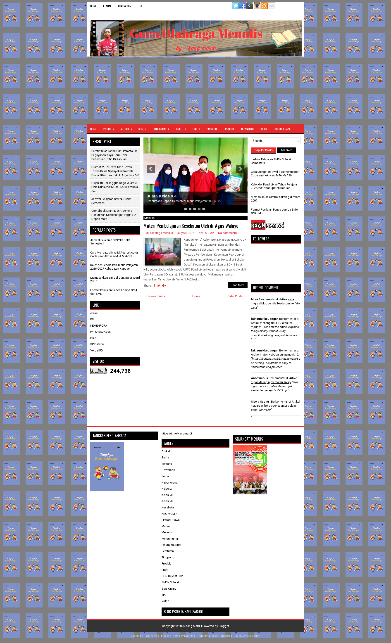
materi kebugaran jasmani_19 (279, 354)
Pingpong (212, 129)
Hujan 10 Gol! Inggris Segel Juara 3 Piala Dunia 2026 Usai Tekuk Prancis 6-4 (114, 187)
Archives (287, 150)
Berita (165, 457)
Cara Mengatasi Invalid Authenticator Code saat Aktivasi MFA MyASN (114, 254)
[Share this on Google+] (164, 285)
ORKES (181, 128)
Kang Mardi (193, 626)
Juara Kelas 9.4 (161, 196)
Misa (254, 299)
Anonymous (259, 378)
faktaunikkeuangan (265, 318)
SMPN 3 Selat (170, 582)
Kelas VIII (167, 501)
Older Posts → (236, 296)
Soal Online (161, 128)
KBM (142, 128)
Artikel (126, 128)
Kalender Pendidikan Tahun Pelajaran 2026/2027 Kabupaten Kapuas (114, 266)
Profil (108, 128)
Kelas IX (167, 488)
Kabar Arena (170, 482)
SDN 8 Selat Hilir (172, 576)
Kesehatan (168, 507)
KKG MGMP (206, 233)
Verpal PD (96, 350)
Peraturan (168, 551)
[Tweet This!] (158, 285)
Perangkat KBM (171, 544)
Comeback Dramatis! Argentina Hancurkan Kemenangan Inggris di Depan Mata (113, 215)
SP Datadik (97, 344)
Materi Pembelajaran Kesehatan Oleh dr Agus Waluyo (190, 225)
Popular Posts (264, 150)
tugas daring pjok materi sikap (271, 382)
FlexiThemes (151, 635)
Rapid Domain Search (247, 635)
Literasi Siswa (171, 520)
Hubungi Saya (282, 129)
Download (247, 129)
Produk (229, 129)
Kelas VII (167, 495)
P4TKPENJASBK (100, 331)
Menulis (167, 532)
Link (196, 128)
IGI (92, 319)
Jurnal (165, 476)
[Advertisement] (195, 90)
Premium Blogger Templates (214, 635)
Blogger (224, 626)
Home (93, 6)
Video (263, 129)
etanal (107, 6)
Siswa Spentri (260, 401)
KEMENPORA (98, 325)
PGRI (93, 338)
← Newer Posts (155, 296)
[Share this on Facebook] (154, 285)
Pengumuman (170, 538)
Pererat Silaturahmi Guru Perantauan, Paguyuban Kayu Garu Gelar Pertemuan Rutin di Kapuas (114, 155)
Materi (166, 526)
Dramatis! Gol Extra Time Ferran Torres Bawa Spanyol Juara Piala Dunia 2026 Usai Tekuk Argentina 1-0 (115, 171)
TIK (140, 6)
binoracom (124, 6)
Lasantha (189, 635)
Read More (237, 285)
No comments (227, 233)
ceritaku (167, 463)
